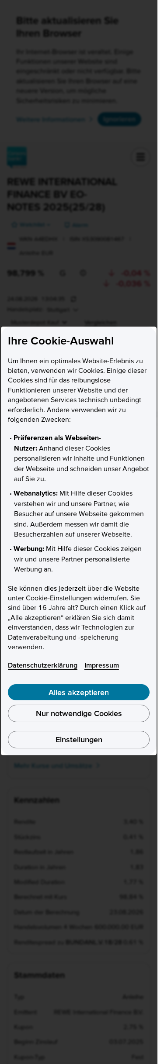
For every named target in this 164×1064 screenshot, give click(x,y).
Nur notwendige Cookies (79, 713)
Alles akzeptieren (79, 692)
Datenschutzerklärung (42, 665)
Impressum (101, 665)
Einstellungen (79, 739)
